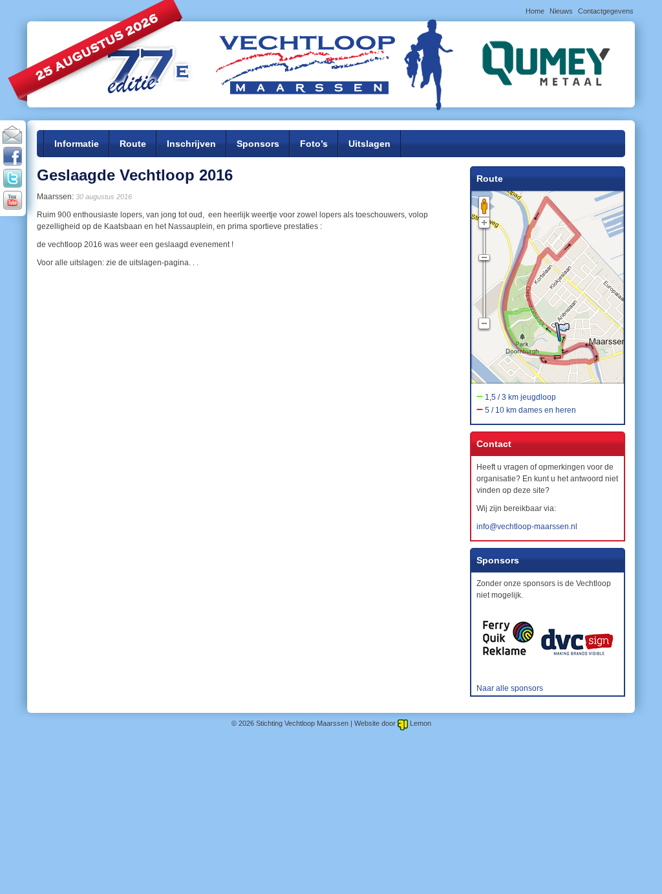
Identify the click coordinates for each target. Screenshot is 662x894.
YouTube (13, 201)
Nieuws (561, 11)
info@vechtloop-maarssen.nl (526, 526)
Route (133, 143)
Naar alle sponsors (509, 688)
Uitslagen (369, 143)
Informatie (76, 143)
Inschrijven (191, 143)
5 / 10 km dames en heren (530, 410)
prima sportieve (255, 226)
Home (535, 11)
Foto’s (314, 143)
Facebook (13, 157)
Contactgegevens (606, 11)
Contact (13, 135)
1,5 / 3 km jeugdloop (520, 397)
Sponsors (258, 143)
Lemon (420, 723)
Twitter (13, 179)
